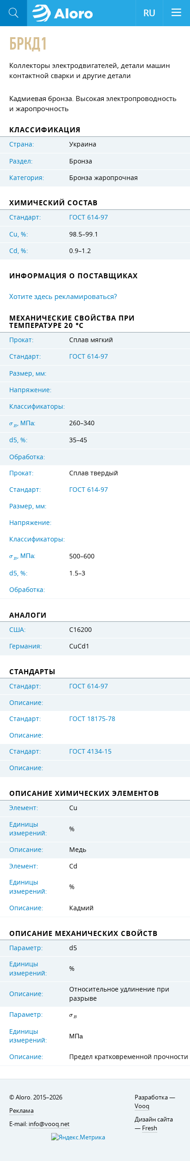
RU (149, 13)
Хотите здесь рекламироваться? (63, 296)
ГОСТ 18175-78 (92, 719)
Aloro (65, 13)
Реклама (21, 1110)
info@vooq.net (49, 1124)
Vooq (142, 1106)
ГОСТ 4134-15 (90, 751)
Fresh (149, 1128)
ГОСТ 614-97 (88, 217)
